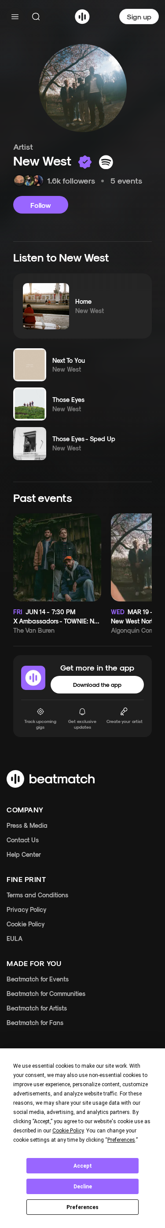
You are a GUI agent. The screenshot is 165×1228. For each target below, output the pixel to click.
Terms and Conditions (37, 895)
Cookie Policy (26, 924)
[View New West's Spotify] (106, 162)
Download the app (97, 684)
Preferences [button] (121, 1140)
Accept (82, 1166)
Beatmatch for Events (38, 979)
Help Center (24, 854)
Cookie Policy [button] (68, 1131)
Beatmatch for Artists (37, 1008)
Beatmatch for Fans (35, 1022)
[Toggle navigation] (15, 17)
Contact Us (23, 840)
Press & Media (27, 825)
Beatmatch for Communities (46, 993)
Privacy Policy (27, 909)
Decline (82, 1187)
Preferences (82, 1207)
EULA (14, 938)
